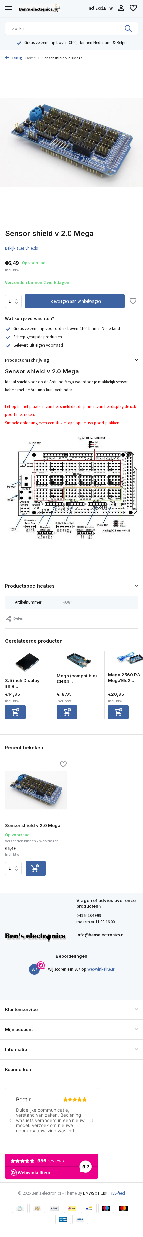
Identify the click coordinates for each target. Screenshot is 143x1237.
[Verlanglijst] (133, 8)
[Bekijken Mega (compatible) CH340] (79, 662)
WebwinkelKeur (100, 969)
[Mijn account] (121, 8)
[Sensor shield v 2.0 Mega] (36, 790)
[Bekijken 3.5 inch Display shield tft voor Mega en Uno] (27, 664)
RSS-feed (117, 1193)
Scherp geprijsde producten (37, 337)
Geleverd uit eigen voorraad (38, 345)
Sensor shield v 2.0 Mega (32, 825)
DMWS (88, 1193)
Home (30, 57)
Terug (16, 57)
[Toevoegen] (15, 712)
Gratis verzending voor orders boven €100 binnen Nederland (66, 328)
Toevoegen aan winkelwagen (75, 301)
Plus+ (103, 1193)
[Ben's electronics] (51, 8)
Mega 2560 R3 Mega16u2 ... (124, 677)
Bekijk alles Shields (21, 248)
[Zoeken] (128, 28)
